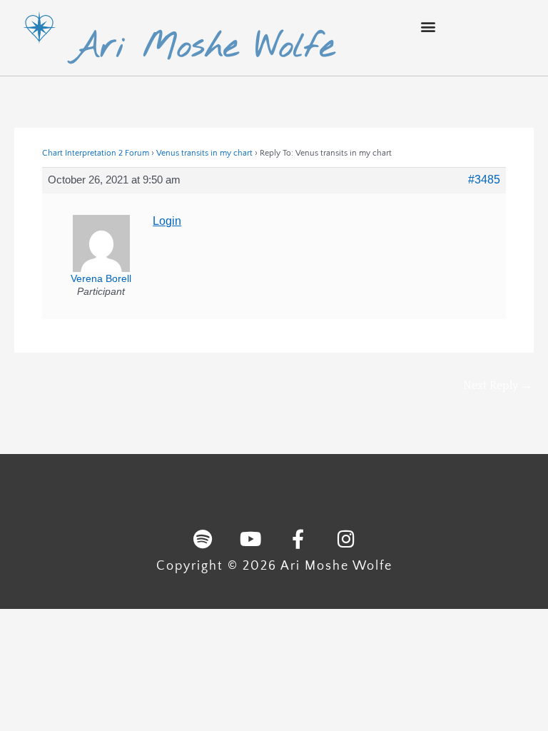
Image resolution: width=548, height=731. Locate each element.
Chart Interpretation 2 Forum (95, 153)
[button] (428, 26)
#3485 (484, 179)
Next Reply (497, 385)
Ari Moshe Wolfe (202, 47)
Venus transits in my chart (204, 153)
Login (167, 221)
